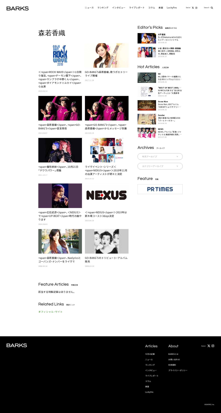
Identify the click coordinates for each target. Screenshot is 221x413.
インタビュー (119, 7)
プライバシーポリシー (177, 370)
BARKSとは (173, 354)
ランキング (103, 7)
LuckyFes (172, 7)
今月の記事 (150, 354)
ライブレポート (137, 7)
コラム (151, 7)
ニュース (89, 7)
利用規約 (172, 365)
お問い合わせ (174, 359)
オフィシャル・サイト (50, 311)
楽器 (161, 7)
